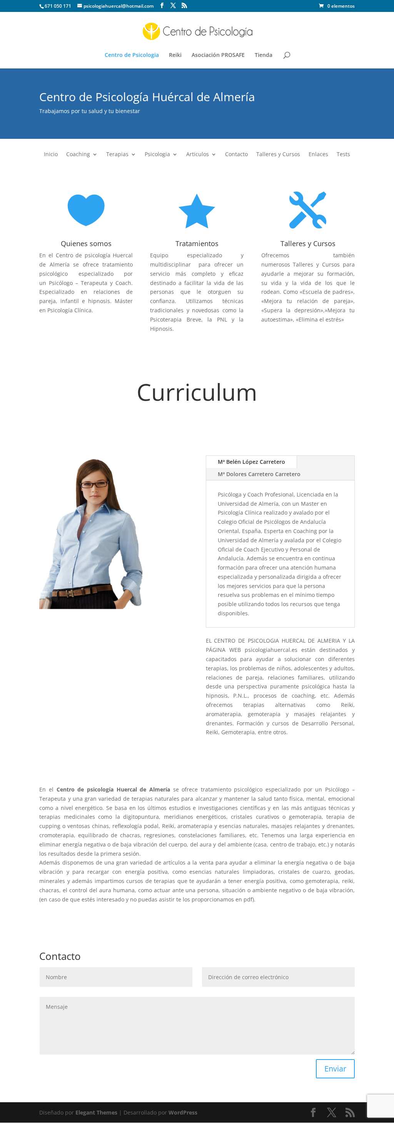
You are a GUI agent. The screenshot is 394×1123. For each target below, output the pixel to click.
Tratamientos (197, 243)
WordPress (183, 1112)
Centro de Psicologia (132, 55)
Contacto (236, 155)
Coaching (78, 155)
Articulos (197, 155)
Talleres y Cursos (278, 155)
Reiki (175, 55)
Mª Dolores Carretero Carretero (259, 474)
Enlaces (318, 155)
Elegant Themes (96, 1112)
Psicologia (157, 155)
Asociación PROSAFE (218, 55)
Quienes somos (86, 243)
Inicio (51, 155)
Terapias (117, 155)
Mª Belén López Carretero (251, 461)
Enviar (335, 1068)
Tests (343, 155)
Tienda (263, 55)
